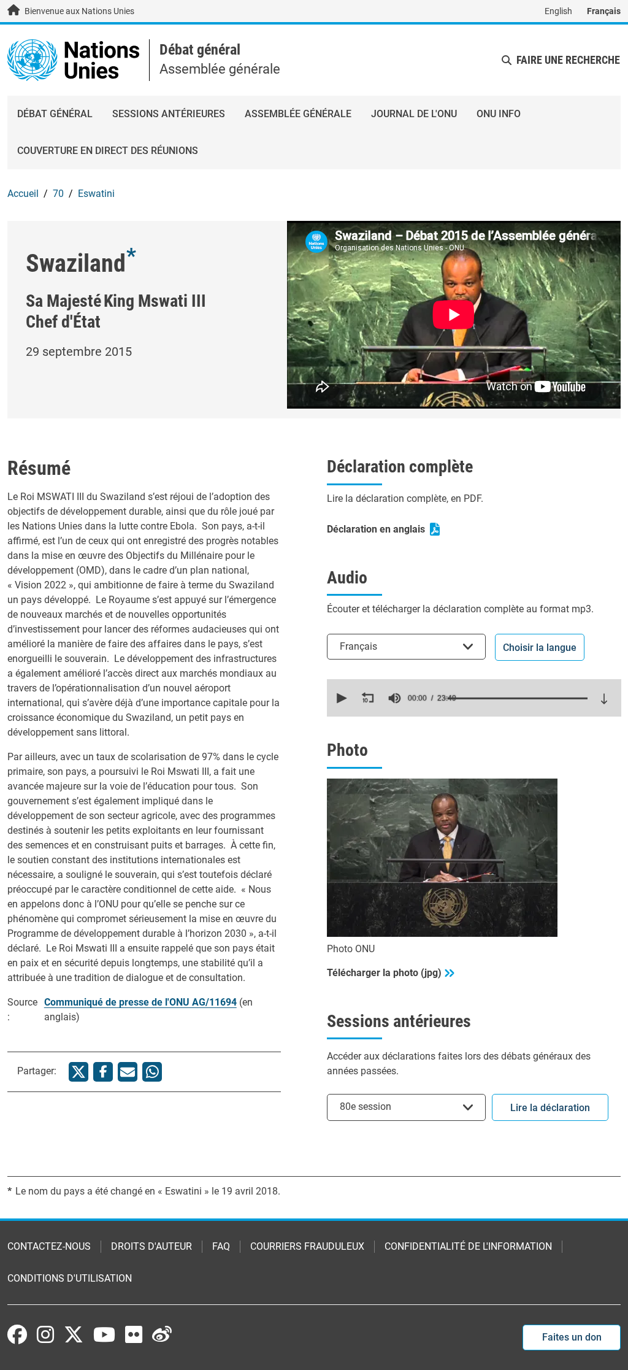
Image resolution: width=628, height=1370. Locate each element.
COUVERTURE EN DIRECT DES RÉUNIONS (107, 150)
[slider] (516, 698)
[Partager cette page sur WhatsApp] (152, 1072)
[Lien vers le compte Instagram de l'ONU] (45, 1334)
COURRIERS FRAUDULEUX (307, 1246)
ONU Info (499, 114)
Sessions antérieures (168, 114)
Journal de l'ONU (414, 114)
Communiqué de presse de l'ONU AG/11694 (140, 1002)
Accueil (23, 193)
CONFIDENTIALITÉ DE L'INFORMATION (468, 1246)
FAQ (221, 1246)
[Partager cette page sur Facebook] (103, 1072)
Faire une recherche (568, 59)
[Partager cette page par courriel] (127, 1072)
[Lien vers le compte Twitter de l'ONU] (73, 1336)
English (558, 11)
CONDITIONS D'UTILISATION (69, 1278)
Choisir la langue (539, 647)
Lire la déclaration (550, 1108)
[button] (340, 698)
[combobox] (406, 646)
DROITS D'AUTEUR (151, 1246)
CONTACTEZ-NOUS (49, 1246)
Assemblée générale (298, 114)
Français (604, 11)
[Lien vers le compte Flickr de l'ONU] (133, 1334)
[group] (394, 698)
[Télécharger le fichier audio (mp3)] (604, 698)
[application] (474, 698)
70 (58, 193)
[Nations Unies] (73, 59)
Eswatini (96, 193)
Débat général (199, 49)
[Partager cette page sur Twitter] (78, 1072)
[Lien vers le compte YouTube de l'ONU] (104, 1334)
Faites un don (572, 1337)
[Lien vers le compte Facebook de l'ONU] (17, 1334)
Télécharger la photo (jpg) (384, 973)
